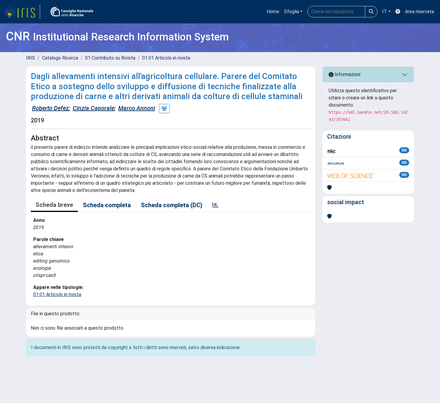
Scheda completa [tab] (107, 205)
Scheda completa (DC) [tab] (171, 205)
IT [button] (384, 11)
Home (273, 11)
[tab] (215, 205)
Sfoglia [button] (291, 11)
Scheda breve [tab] (54, 204)
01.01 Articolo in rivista (166, 58)
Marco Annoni (136, 108)
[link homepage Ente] (72, 11)
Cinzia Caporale (93, 108)
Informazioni (346, 74)
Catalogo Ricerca (60, 58)
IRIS (30, 58)
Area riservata (419, 11)
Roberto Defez (50, 108)
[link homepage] (22, 11)
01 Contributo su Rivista (110, 58)
